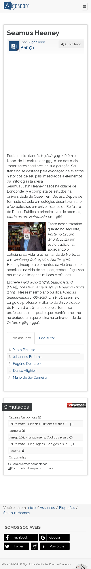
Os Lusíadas (17, 457)
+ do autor (47, 338)
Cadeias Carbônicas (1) (25, 417)
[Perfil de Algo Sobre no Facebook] (22, 48)
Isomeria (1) (17, 430)
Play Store (57, 546)
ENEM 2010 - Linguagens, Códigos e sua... (39, 444)
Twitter (18, 546)
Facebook (21, 537)
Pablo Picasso (23, 350)
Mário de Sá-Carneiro (30, 377)
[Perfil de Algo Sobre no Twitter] (26, 48)
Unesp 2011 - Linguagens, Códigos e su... (38, 437)
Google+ (55, 537)
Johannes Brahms (27, 357)
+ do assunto (20, 338)
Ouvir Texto (72, 44)
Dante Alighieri (24, 370)
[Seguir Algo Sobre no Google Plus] (31, 48)
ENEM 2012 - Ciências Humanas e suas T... (39, 424)
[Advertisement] (45, 103)
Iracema (14, 450)
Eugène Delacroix (27, 364)
